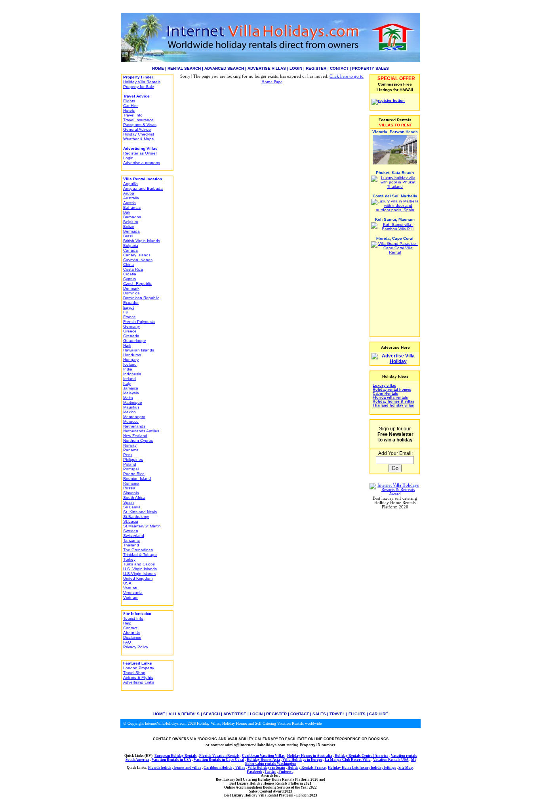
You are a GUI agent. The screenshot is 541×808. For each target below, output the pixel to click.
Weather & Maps (138, 139)
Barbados (132, 217)
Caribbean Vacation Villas (263, 756)
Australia (131, 198)
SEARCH (211, 714)
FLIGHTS (357, 714)
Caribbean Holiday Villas (224, 768)
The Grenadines (138, 550)
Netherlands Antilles (141, 431)
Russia (129, 488)
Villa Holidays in (296, 760)
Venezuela (133, 592)
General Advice (137, 129)
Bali (126, 212)
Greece (130, 331)
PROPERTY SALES (370, 68)
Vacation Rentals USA (391, 760)
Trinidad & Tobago (140, 554)
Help (127, 623)
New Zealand (135, 436)
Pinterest (285, 772)
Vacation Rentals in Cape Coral (219, 760)
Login (128, 158)
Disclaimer (132, 637)
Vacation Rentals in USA (171, 760)
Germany (131, 326)
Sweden (130, 531)
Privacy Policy (135, 647)
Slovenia (131, 493)
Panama (131, 450)
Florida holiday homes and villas (174, 768)
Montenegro (134, 417)
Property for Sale (138, 86)
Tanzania (131, 540)
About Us (131, 632)
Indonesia (132, 374)
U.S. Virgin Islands (140, 569)
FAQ (127, 642)
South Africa (134, 497)
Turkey (129, 559)
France (129, 317)
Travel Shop (134, 672)
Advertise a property (141, 162)
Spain (128, 502)
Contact (130, 628)
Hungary (131, 359)
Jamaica (130, 388)
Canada (130, 250)
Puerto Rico (134, 474)
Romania (131, 483)
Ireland (129, 378)
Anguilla (130, 183)
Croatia (129, 274)
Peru (127, 455)
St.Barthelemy (136, 516)
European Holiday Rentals (175, 756)
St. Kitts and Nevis (140, 512)
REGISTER (316, 68)
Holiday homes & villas (393, 401)
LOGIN (296, 68)
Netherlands (134, 426)
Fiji (125, 312)
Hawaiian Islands (138, 350)
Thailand (131, 545)
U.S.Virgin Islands (139, 573)
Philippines (133, 459)
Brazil (128, 236)
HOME (158, 68)
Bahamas (132, 207)
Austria (129, 203)
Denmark (131, 288)
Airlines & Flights (138, 677)
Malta (128, 397)
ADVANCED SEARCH (224, 68)
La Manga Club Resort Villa (348, 760)
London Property (138, 668)
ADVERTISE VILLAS (267, 68)
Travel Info (133, 115)
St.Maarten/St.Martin (142, 526)
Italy (127, 383)
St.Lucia (130, 521)
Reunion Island (137, 478)
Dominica (131, 293)
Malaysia (131, 393)
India (127, 369)
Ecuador (131, 302)
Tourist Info (133, 618)
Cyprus (129, 279)
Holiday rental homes (392, 390)
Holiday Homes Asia (263, 760)
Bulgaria (130, 245)
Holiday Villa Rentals (141, 82)
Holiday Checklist (138, 134)
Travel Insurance (138, 120)
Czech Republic (137, 283)
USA (127, 583)
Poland (129, 464)
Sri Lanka (132, 507)
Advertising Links (138, 682)
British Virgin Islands (141, 241)
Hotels (129, 110)
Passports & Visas (139, 124)
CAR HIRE (378, 714)
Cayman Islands (137, 260)
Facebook (254, 772)
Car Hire (130, 105)
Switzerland (133, 535)
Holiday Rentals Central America (362, 756)
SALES (319, 714)
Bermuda (131, 231)
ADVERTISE (234, 714)
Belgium (130, 222)
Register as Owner (140, 153)
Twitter (270, 772)
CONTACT (339, 68)
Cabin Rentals (385, 393)
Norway (130, 445)
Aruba (128, 193)
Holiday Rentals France (307, 768)
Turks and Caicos (139, 564)
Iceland (130, 364)
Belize (128, 226)
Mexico (129, 412)
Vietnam (130, 597)
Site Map (405, 768)
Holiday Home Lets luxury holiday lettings (362, 768)
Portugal (131, 469)
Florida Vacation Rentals (219, 756)
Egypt (128, 307)
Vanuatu (131, 588)
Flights (129, 101)
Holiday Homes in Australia (309, 756)
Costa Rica (133, 269)
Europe (316, 760)
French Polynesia (139, 321)
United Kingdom (137, 578)
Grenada (131, 336)
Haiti (127, 345)
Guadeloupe (134, 340)
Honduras (132, 355)
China (128, 264)
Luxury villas (384, 386)
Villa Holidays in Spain (266, 768)
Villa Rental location (142, 179)
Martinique (132, 402)
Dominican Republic (141, 298)
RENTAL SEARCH (184, 68)
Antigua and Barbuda (143, 188)
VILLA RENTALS (184, 714)
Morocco (131, 421)
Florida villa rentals (390, 397)
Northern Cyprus (138, 440)
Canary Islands (136, 255)
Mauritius (131, 407)
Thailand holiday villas (393, 405)
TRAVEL (337, 714)
